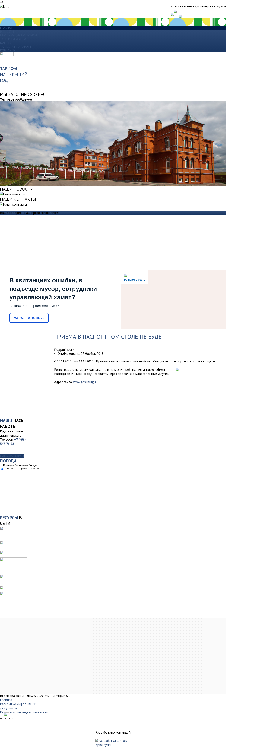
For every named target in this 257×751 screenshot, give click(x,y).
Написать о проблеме (29, 317)
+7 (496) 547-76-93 (13, 441)
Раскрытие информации (18, 704)
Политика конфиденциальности (24, 712)
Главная (6, 28)
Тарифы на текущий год (13, 74)
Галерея (5, 43)
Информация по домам (18, 35)
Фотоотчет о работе (15, 46)
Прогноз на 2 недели (29, 468)
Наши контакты (12, 456)
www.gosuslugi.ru (85, 382)
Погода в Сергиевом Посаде (20, 465)
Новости (7, 31)
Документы (8, 708)
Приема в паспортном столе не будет (109, 336)
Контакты (7, 50)
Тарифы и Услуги (13, 39)
